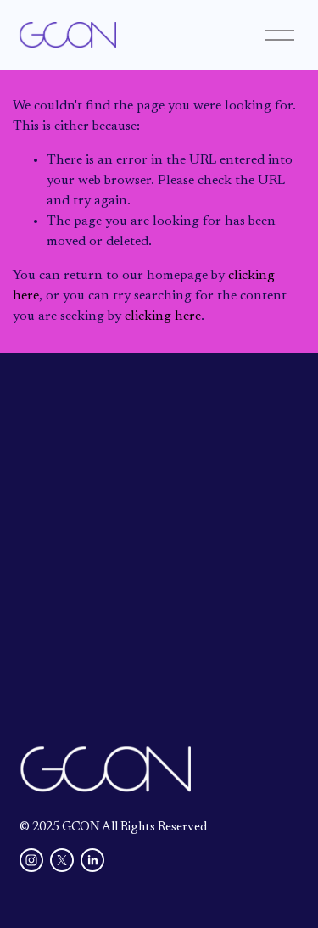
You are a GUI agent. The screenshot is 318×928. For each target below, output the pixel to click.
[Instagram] (31, 860)
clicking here (163, 316)
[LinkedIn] (92, 860)
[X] (62, 860)
